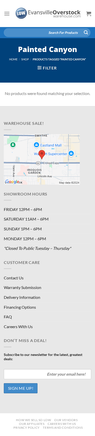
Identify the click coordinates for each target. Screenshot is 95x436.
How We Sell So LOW (33, 420)
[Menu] (7, 13)
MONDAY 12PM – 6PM (25, 238)
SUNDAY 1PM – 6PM (23, 228)
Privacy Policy (26, 427)
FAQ (8, 316)
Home (13, 59)
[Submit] (86, 32)
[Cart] (88, 13)
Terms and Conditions (63, 427)
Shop (25, 59)
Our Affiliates (32, 424)
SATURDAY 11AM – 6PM (26, 218)
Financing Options (20, 307)
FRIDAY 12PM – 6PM (23, 209)
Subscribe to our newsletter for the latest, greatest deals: (43, 356)
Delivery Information (22, 297)
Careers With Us (18, 326)
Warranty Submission (22, 287)
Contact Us (14, 277)
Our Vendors (66, 420)
